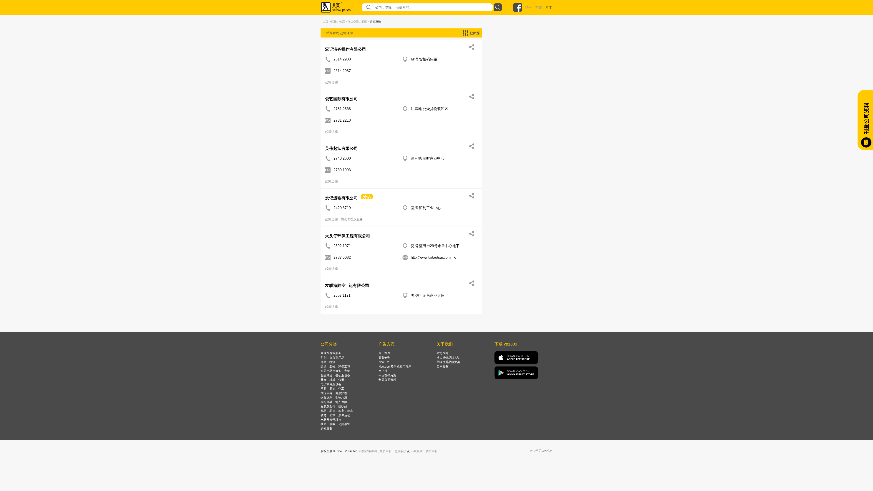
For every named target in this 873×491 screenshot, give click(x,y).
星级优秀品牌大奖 (448, 362)
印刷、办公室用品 (332, 357)
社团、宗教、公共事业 (335, 424)
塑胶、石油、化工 (332, 388)
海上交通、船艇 (357, 21)
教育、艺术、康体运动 (335, 415)
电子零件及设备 (331, 384)
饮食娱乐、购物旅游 (334, 397)
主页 (325, 21)
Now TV (384, 362)
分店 (367, 196)
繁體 (538, 7)
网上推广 (384, 371)
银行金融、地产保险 (334, 402)
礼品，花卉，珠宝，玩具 (337, 411)
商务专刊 (384, 357)
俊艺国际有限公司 (341, 99)
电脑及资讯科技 (331, 419)
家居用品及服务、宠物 (335, 371)
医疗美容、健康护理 (334, 393)
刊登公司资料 (387, 379)
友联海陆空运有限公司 (347, 285)
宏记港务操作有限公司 (345, 49)
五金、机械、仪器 (332, 379)
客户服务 (442, 366)
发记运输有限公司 (341, 198)
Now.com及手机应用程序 (395, 366)
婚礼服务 (326, 428)
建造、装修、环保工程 (335, 366)
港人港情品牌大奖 (448, 357)
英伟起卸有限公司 (341, 148)
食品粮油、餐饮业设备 (335, 375)
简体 (548, 7)
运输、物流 (338, 21)
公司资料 (442, 353)
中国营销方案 (387, 375)
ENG (528, 7)
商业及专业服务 (331, 353)
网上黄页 (384, 353)
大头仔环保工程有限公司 (347, 236)
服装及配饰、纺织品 (334, 406)
